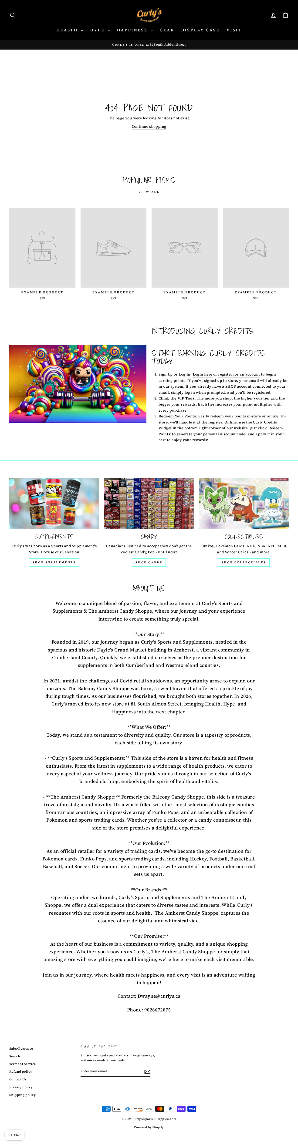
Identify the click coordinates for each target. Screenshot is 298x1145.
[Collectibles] (244, 503)
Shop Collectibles (244, 562)
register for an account (239, 374)
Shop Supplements (54, 562)
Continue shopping (149, 126)
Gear (167, 30)
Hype (98, 30)
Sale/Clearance (21, 1048)
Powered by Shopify (149, 1127)
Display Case (200, 30)
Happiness (133, 30)
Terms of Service (22, 1064)
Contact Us (17, 1079)
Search (14, 1056)
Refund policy (20, 1071)
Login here (202, 374)
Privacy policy (21, 1087)
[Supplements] (54, 503)
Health (68, 30)
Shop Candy (148, 562)
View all (149, 192)
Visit (234, 30)
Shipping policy (22, 1095)
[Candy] (149, 503)
